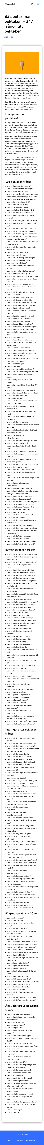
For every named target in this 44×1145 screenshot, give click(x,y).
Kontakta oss (19, 1141)
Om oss (9, 1141)
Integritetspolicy (31, 1141)
